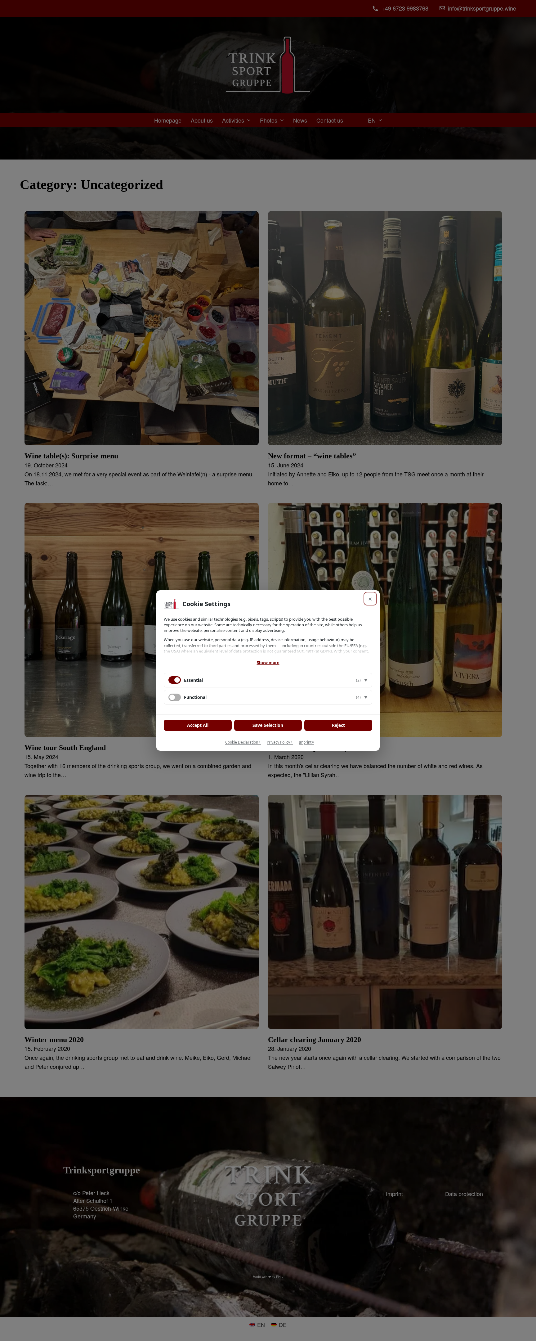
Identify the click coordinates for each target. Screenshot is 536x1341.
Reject (338, 725)
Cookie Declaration (241, 742)
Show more (268, 662)
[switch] (174, 697)
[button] (268, 680)
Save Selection (267, 725)
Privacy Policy (278, 742)
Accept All (197, 725)
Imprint (305, 742)
